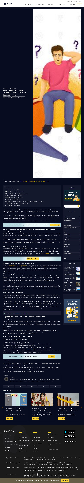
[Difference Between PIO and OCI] (16, 399)
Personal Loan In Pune (29, 476)
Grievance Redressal (52, 440)
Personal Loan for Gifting (56, 469)
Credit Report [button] (51, 4)
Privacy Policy (51, 437)
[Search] (72, 206)
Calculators (28, 4)
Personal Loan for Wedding (44, 470)
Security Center (51, 446)
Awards (35, 448)
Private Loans (56, 457)
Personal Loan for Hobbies (30, 469)
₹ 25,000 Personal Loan (65, 462)
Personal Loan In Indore (52, 476)
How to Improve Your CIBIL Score (20, 313)
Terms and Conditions (52, 434)
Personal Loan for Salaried (24, 442)
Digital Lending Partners (38, 440)
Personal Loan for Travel (29, 467)
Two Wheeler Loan (23, 451)
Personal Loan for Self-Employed (26, 440)
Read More (10, 418)
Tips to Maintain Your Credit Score (13, 205)
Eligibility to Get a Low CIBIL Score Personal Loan (16, 203)
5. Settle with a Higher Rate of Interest (14, 197)
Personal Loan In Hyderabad (67, 475)
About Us (69, 1)
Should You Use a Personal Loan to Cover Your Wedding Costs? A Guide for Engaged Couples (42, 412)
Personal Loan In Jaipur (55, 474)
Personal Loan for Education (58, 470)
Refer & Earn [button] (61, 4)
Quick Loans (63, 457)
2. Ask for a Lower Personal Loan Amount (14, 191)
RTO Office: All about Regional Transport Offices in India (69, 284)
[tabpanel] (16, 407)
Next (82, 408)
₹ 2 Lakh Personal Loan (65, 464)
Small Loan (26, 459)
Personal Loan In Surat (41, 476)
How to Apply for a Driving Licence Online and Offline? (69, 289)
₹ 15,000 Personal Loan (41, 462)
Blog (80, 1)
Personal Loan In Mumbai (41, 475)
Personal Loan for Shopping (57, 467)
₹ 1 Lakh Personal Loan (53, 464)
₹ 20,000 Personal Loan (53, 462)
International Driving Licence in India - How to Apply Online (69, 279)
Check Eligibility (55, 225)
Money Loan (33, 459)
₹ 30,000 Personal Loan (29, 464)
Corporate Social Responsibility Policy (54, 443)
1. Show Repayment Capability (12, 189)
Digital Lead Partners (37, 442)
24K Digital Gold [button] (39, 4)
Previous (2, 408)
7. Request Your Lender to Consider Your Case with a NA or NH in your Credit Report (24, 201)
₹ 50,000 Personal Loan (41, 464)
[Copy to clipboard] (55, 386)
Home (5, 181)
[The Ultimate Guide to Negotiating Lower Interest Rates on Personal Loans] (68, 399)
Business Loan (22, 448)
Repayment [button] (72, 4)
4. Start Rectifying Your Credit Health (13, 195)
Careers (75, 1)
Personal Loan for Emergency (43, 467)
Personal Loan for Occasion (43, 469)
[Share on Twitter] (8, 386)
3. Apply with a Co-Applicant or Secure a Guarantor (16, 193)
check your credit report (28, 349)
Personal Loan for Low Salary (30, 470)
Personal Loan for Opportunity (70, 469)
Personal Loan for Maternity (71, 467)
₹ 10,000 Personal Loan (29, 462)
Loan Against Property (23, 445)
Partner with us (36, 437)
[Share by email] (43, 386)
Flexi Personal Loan (45, 253)
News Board (36, 451)
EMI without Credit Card (37, 457)
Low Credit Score (48, 457)
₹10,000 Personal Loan (32, 258)
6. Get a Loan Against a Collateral (12, 199)
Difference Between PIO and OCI (14, 410)
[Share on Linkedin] (32, 386)
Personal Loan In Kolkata (43, 474)
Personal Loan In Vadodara (65, 476)
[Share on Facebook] (20, 386)
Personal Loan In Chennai (54, 475)
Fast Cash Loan (27, 457)
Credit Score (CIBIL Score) (18, 97)
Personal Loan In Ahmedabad (69, 474)
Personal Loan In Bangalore (30, 474)
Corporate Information (53, 449)
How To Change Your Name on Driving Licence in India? (69, 269)
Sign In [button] (80, 4)
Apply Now (51, 356)
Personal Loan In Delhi (29, 475)
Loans (21, 4)
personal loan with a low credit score (17, 265)
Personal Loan (6, 97)
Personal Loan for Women (73, 457)
